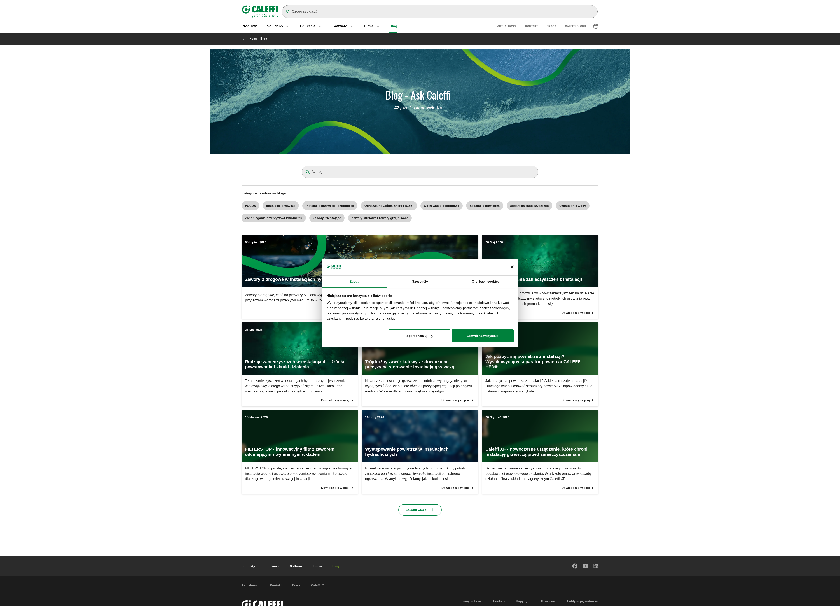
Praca (551, 26)
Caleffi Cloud (575, 26)
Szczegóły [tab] (420, 281)
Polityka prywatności (582, 601)
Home (253, 38)
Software (296, 566)
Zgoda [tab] (354, 281)
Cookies (499, 601)
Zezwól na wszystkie (482, 336)
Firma (317, 566)
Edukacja (272, 566)
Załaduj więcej (416, 509)
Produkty (249, 26)
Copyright (523, 601)
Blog (393, 26)
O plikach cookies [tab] (485, 281)
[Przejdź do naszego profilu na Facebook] (575, 566)
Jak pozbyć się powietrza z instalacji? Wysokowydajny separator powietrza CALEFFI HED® (533, 361)
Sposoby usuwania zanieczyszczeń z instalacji (533, 279)
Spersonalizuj (416, 336)
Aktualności (506, 26)
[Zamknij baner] (512, 267)
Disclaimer (549, 601)
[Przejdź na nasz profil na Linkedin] (596, 566)
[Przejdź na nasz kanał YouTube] (585, 566)
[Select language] (595, 26)
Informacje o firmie (469, 601)
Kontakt (531, 26)
